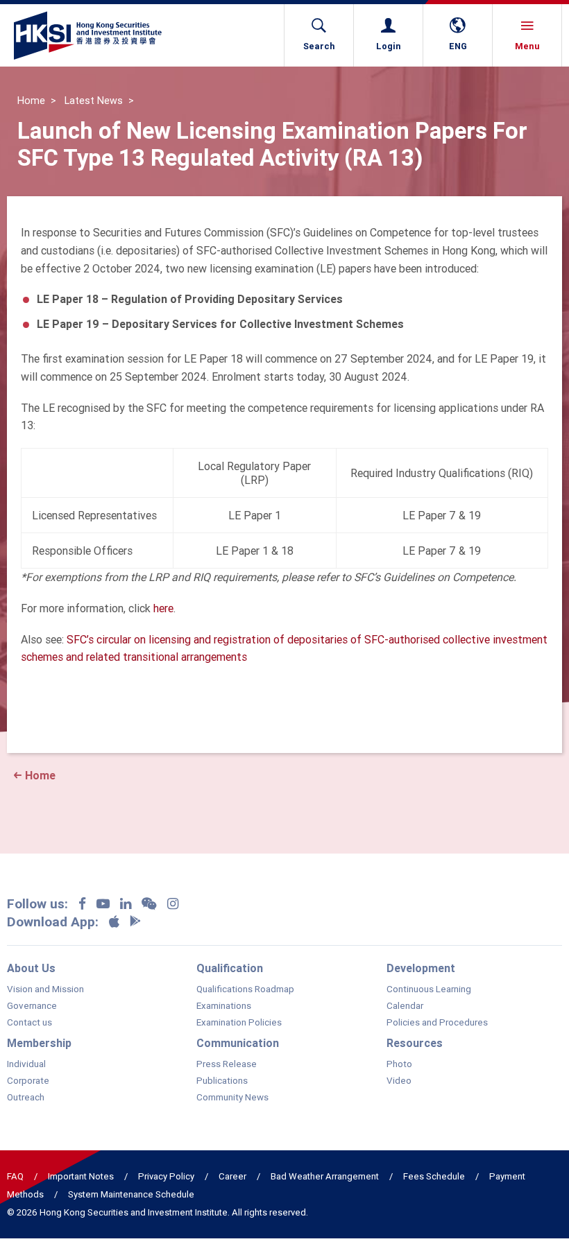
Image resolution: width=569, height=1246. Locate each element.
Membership (39, 1043)
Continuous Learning (429, 989)
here (163, 608)
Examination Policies (239, 1022)
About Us (31, 968)
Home (31, 100)
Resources (415, 1043)
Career (232, 1176)
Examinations (223, 1006)
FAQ (15, 1176)
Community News (232, 1097)
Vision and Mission (45, 989)
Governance (32, 1006)
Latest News (94, 100)
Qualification (229, 968)
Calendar (405, 1006)
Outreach (25, 1097)
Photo (399, 1064)
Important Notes (81, 1176)
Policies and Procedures (437, 1022)
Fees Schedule (434, 1176)
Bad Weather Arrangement (325, 1176)
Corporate (28, 1081)
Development (421, 968)
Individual (26, 1064)
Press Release (226, 1064)
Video (399, 1081)
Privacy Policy (166, 1176)
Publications (222, 1081)
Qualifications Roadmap (245, 989)
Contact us (29, 1022)
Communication (237, 1043)
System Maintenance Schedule (131, 1194)
